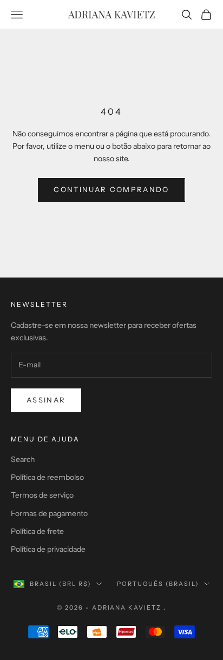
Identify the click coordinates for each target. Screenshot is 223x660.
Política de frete (37, 531)
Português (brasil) (158, 584)
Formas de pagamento (49, 513)
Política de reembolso (47, 477)
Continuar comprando (111, 189)
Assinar (46, 399)
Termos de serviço (42, 495)
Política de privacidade (48, 549)
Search (23, 459)
